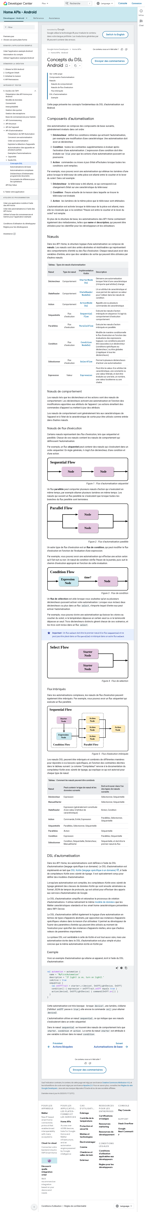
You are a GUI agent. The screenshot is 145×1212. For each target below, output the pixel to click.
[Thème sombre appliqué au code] (121, 968)
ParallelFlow (86, 325)
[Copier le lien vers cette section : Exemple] (61, 952)
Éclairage (84, 1113)
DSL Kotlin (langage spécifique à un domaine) (93, 870)
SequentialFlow (86, 315)
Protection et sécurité (86, 1127)
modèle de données (105, 902)
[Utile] (122, 49)
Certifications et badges (106, 1117)
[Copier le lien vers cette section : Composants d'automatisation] (97, 119)
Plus (44, 3)
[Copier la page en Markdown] (75, 65)
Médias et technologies (86, 1135)
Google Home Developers (57, 49)
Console (122, 3)
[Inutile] (126, 49)
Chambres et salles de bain (86, 1153)
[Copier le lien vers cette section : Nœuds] (61, 237)
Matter (44, 1113)
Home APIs (76, 49)
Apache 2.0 (87, 1085)
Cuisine (83, 1147)
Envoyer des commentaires (110, 61)
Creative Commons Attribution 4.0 (116, 1083)
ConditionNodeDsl (86, 343)
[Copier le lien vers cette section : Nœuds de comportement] (84, 391)
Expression (86, 375)
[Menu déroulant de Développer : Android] (27, 18)
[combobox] (78, 3)
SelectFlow (86, 361)
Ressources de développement (106, 1133)
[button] (18, 40)
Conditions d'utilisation (51, 1206)
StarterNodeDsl (86, 281)
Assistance (54, 18)
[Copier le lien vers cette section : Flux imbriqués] (68, 689)
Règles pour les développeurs (106, 1165)
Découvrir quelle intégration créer (46, 1170)
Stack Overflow (125, 1123)
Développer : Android (13, 18)
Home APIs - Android (20, 12)
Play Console (124, 1110)
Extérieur (84, 1160)
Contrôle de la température (86, 1119)
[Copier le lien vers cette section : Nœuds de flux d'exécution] (84, 428)
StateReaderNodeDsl (86, 293)
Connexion (137, 3)
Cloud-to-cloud (48, 1143)
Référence (38, 18)
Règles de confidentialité (75, 1206)
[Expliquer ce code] (117, 968)
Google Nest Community (125, 1131)
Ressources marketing (104, 1125)
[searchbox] (19, 27)
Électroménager (87, 1142)
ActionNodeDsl (86, 304)
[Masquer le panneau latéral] (34, 1207)
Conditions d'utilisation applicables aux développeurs (106, 1155)
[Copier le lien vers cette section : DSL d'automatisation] (83, 856)
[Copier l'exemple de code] (126, 968)
